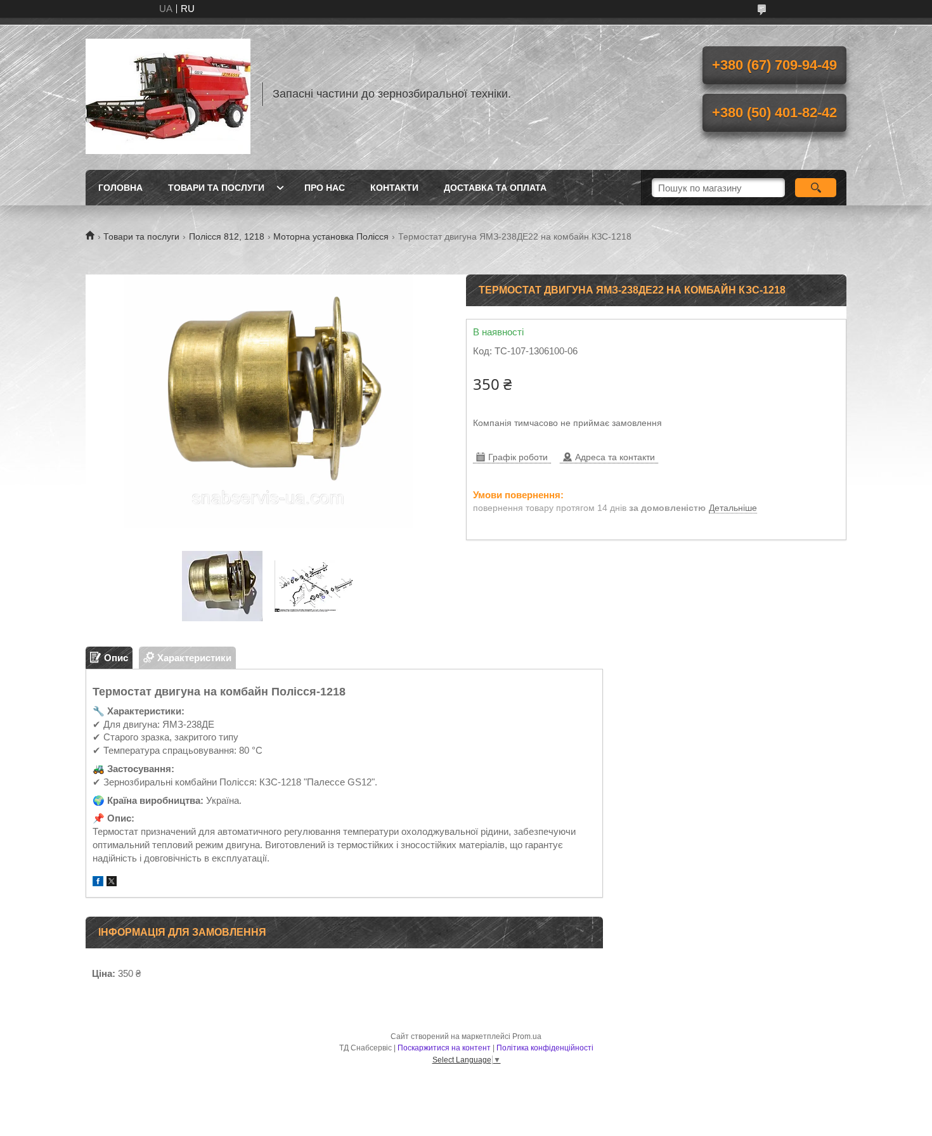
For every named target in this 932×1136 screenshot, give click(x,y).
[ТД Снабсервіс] (168, 93)
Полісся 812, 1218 (226, 236)
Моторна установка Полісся (331, 236)
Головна (120, 188)
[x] (112, 882)
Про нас (324, 188)
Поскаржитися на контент (444, 1047)
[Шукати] (815, 187)
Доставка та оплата (495, 188)
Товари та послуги (216, 188)
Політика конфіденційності (544, 1047)
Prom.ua (526, 1036)
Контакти (394, 188)
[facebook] (98, 882)
